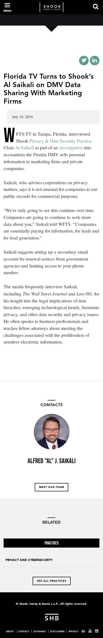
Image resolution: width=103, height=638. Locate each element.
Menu (7, 10)
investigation (71, 147)
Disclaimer (57, 631)
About (10, 631)
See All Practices (51, 581)
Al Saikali (25, 147)
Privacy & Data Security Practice (60, 141)
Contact (23, 631)
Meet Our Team (51, 487)
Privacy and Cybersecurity (29, 559)
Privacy (73, 631)
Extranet (40, 631)
